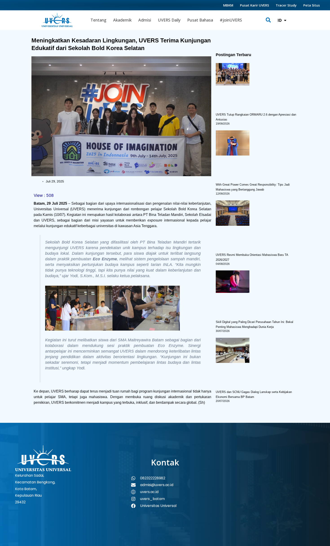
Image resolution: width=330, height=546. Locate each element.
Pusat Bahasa (200, 20)
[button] (268, 20)
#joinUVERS (231, 20)
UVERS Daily (169, 20)
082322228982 (152, 478)
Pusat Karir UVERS (254, 5)
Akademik (122, 20)
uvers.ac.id (149, 491)
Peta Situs (311, 5)
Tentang (98, 20)
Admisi (144, 20)
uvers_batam (152, 498)
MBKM (228, 5)
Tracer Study (286, 5)
